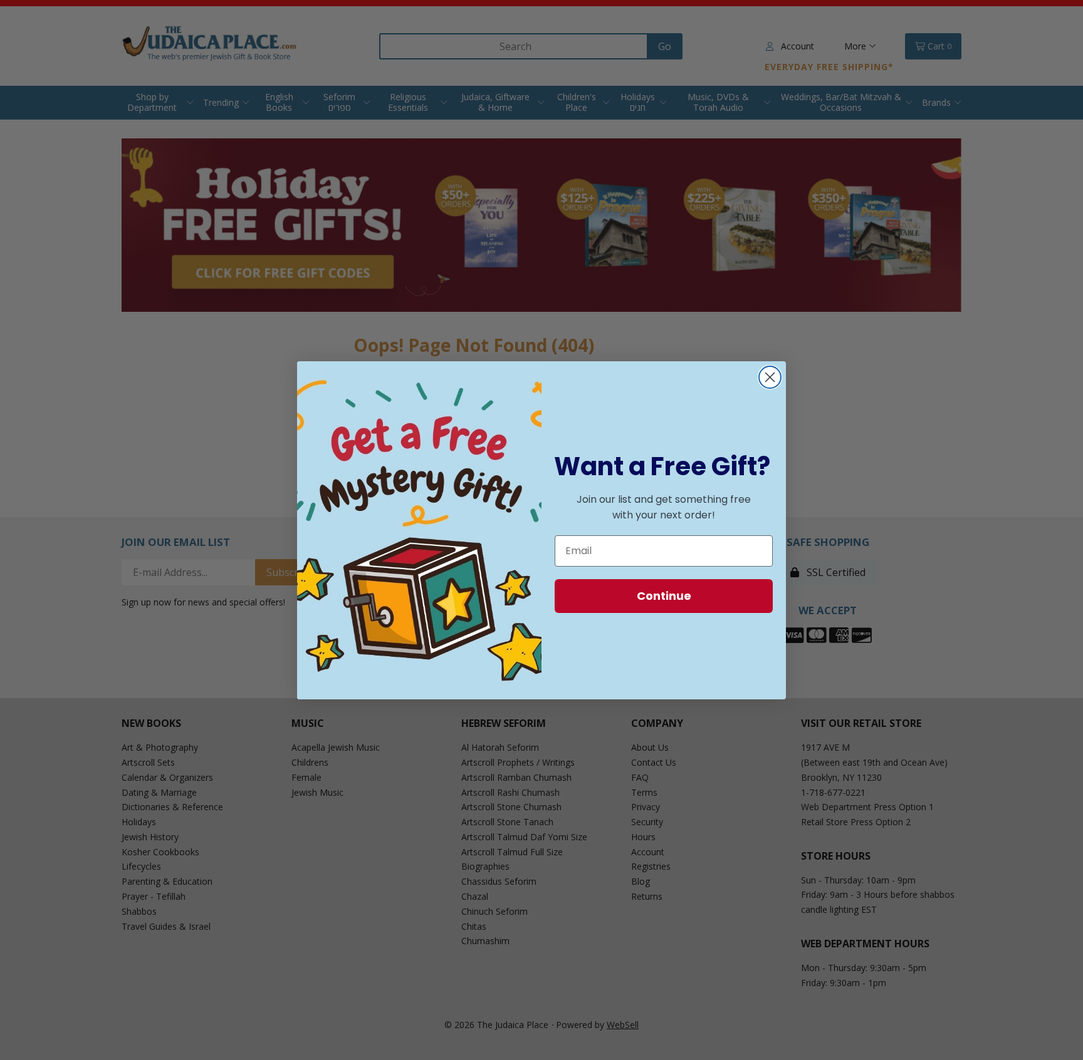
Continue (664, 596)
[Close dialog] (770, 377)
